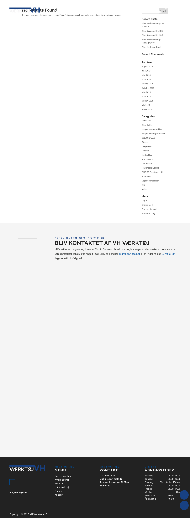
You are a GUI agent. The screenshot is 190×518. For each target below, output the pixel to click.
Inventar (150, 8)
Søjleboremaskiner (150, 180)
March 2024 (147, 109)
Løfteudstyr (147, 163)
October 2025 (148, 88)
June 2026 (146, 70)
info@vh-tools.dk (113, 479)
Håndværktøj (172, 8)
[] (184, 509)
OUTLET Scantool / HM (152, 172)
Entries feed (147, 205)
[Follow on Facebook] (12, 482)
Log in (144, 200)
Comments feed (149, 209)
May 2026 (146, 75)
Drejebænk (147, 146)
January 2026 (147, 83)
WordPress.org (148, 213)
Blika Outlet (147, 125)
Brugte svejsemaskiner (152, 129)
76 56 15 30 (109, 475)
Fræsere (145, 150)
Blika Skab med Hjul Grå (152, 35)
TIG (143, 185)
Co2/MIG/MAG (148, 138)
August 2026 (147, 66)
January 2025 (147, 100)
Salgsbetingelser (18, 492)
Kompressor (147, 159)
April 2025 (146, 96)
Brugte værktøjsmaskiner (153, 133)
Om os (158, 12)
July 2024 (146, 105)
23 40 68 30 (168, 254)
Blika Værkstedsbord (151, 47)
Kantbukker (147, 155)
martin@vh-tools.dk (129, 254)
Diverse (145, 142)
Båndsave (146, 120)
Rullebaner (146, 176)
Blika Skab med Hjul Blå (152, 31)
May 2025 (146, 92)
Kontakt (175, 12)
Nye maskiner (128, 8)
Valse (144, 189)
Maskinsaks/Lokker (150, 167)
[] (184, 499)
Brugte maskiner (101, 8)
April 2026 (146, 79)
